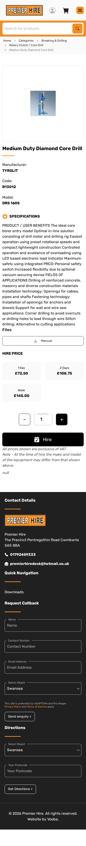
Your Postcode (17, 765)
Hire (47, 439)
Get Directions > (20, 789)
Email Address (17, 661)
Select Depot (16, 682)
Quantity (43, 413)
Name (12, 619)
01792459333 (23, 554)
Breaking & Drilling (54, 40)
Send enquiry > (19, 716)
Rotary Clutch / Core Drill (26, 45)
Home (7, 40)
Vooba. (53, 819)
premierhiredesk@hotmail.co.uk (39, 563)
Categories (26, 40)
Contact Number (19, 640)
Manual (46, 341)
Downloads (14, 592)
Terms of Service (37, 706)
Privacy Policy (13, 706)
